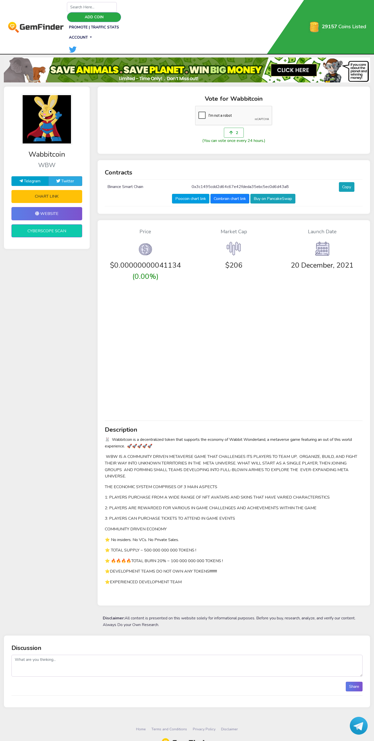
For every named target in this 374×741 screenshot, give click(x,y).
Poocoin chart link (190, 198)
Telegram (31, 181)
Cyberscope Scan (46, 231)
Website (49, 213)
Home (141, 729)
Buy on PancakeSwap (273, 198)
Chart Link (47, 196)
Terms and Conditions (169, 729)
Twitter (67, 181)
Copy (346, 187)
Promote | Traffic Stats (94, 27)
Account (79, 37)
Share (354, 686)
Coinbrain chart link (230, 198)
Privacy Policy (204, 729)
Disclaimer (229, 729)
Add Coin (94, 17)
